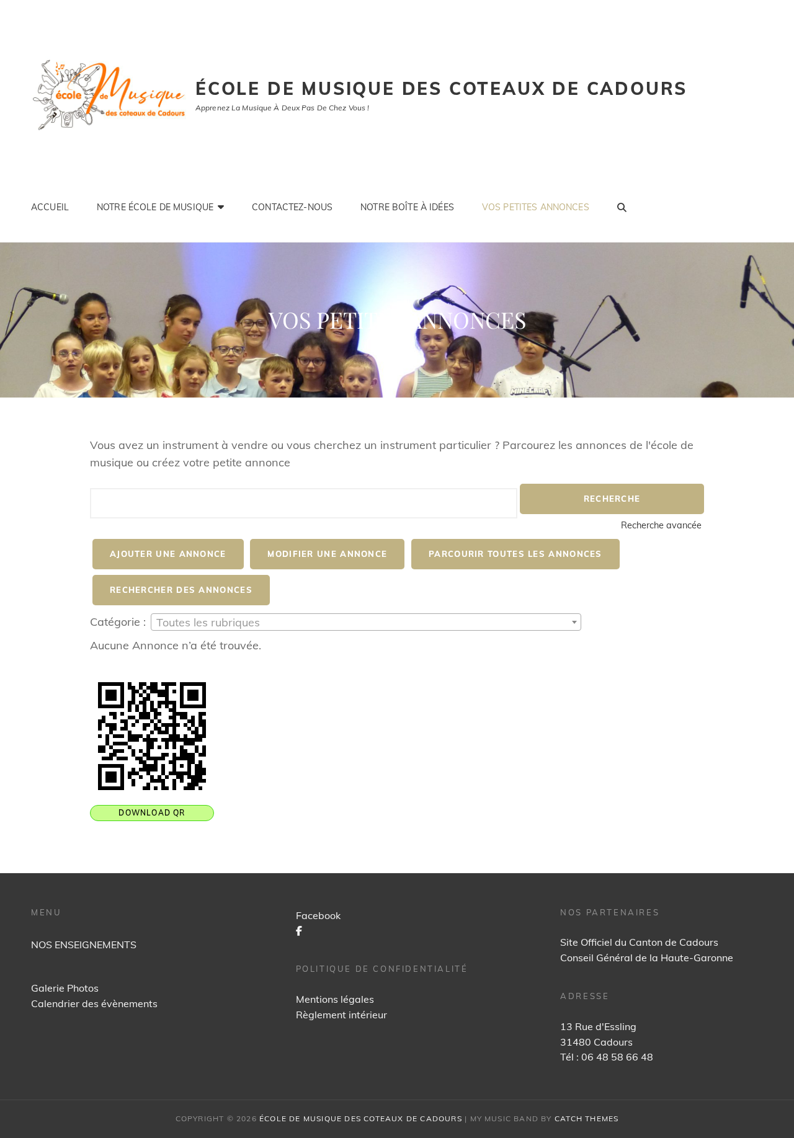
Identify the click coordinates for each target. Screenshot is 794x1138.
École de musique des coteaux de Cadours (441, 88)
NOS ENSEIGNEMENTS (83, 944)
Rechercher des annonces (181, 590)
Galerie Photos (65, 988)
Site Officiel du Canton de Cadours (639, 942)
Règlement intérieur (341, 1014)
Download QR (151, 812)
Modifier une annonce (327, 554)
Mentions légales (335, 999)
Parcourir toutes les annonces (515, 554)
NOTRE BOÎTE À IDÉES (407, 207)
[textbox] (366, 622)
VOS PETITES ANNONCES (535, 207)
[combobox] (366, 622)
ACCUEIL (50, 207)
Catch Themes (586, 1118)
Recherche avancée (661, 525)
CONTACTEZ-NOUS (292, 207)
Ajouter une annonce (168, 554)
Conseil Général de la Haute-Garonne (646, 957)
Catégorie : (118, 622)
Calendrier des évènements (94, 1003)
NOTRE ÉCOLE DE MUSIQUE (155, 207)
